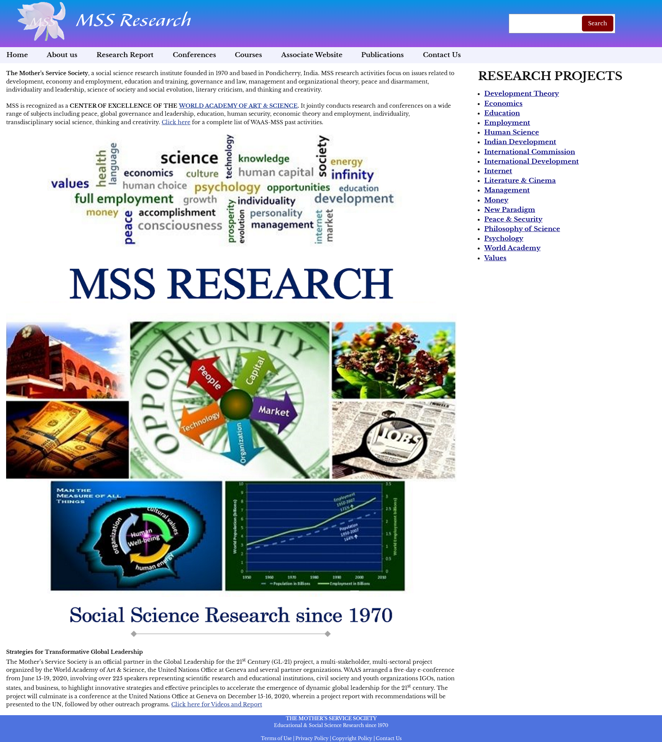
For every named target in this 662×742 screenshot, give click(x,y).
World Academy (512, 248)
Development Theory (521, 94)
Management (507, 190)
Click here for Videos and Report (216, 704)
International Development (531, 162)
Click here (176, 122)
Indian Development (520, 142)
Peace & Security (513, 219)
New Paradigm (509, 210)
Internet (498, 171)
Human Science (511, 132)
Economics (503, 104)
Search (597, 23)
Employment (507, 123)
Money (496, 200)
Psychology (503, 239)
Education (502, 113)
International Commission (529, 152)
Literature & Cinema (520, 181)
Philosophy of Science (522, 229)
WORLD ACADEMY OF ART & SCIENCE (238, 105)
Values (495, 258)
